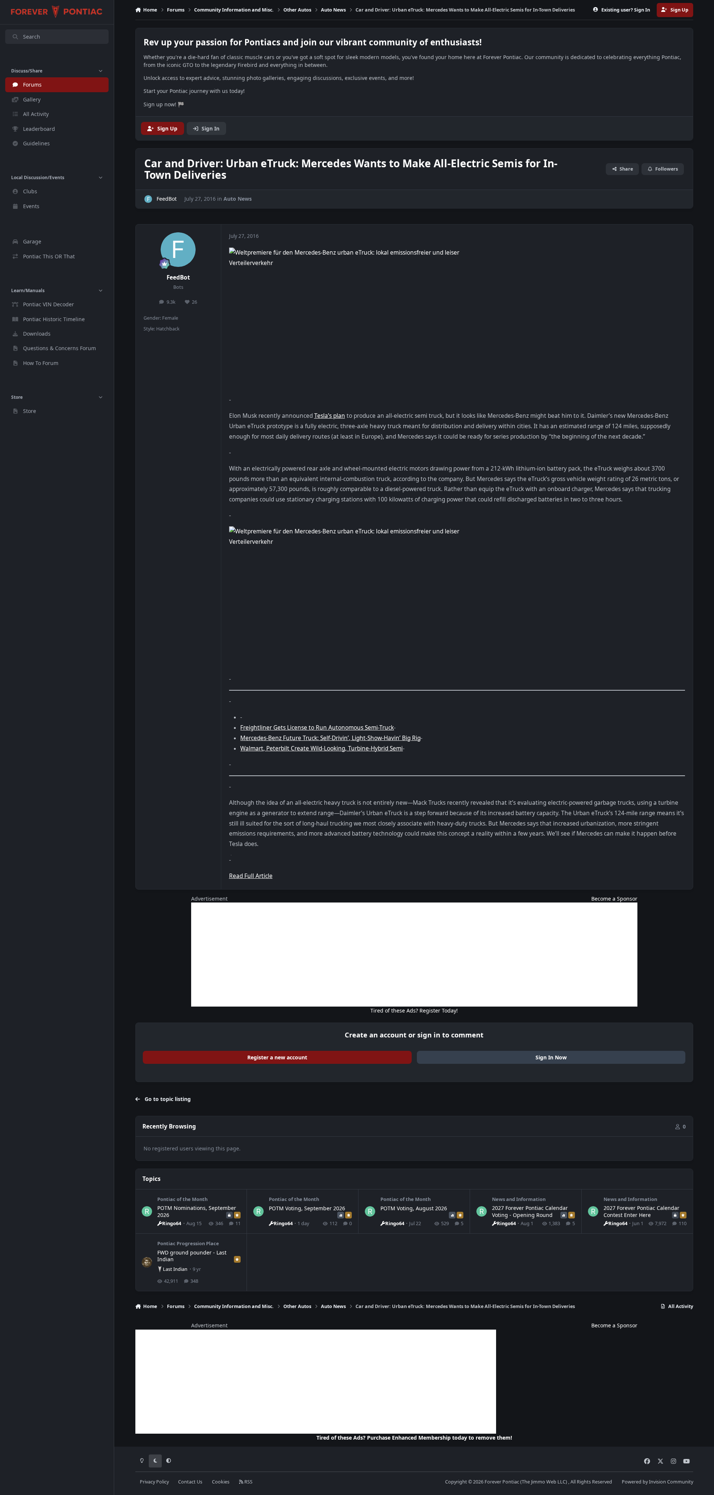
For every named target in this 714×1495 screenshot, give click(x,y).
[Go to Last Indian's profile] (147, 1262)
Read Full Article (251, 876)
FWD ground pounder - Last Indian (191, 1256)
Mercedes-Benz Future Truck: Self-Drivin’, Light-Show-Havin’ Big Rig (330, 738)
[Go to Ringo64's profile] (147, 1211)
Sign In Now (551, 1057)
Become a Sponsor (614, 898)
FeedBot (178, 277)
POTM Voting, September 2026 (307, 1208)
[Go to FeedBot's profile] (148, 199)
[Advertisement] (414, 955)
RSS (248, 1482)
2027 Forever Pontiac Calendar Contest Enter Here (641, 1211)
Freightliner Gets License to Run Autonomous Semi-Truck (317, 728)
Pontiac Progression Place (188, 1243)
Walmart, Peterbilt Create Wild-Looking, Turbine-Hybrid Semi (321, 748)
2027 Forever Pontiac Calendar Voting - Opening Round (530, 1211)
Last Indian (175, 1269)
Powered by (657, 1482)
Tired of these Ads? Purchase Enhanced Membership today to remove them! (414, 1437)
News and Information (519, 1199)
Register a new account (277, 1057)
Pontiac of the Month (182, 1199)
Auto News (237, 198)
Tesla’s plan (329, 416)
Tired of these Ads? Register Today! (414, 1010)
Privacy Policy (154, 1482)
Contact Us (190, 1482)
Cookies (220, 1482)
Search (31, 36)
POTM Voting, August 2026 (413, 1208)
